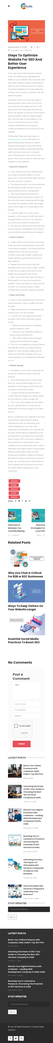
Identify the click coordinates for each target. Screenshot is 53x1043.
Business (15, 50)
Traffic (14, 493)
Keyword (14, 489)
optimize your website (17, 139)
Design (13, 485)
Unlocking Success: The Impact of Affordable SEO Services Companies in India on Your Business (33, 866)
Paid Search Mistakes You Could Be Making (16, 528)
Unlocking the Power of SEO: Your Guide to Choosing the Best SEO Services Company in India (33, 792)
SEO (22, 50)
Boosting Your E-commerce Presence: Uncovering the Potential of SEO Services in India (34, 842)
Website (28, 50)
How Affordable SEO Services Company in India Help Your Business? (33, 890)
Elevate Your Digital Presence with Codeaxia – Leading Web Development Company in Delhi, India (33, 817)
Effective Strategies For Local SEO (38, 528)
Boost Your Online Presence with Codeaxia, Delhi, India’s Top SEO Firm (33, 769)
